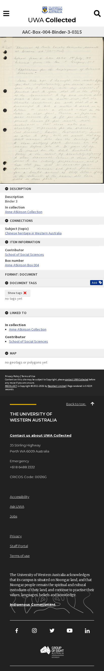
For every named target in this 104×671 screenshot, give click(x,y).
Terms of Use (28, 376)
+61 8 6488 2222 (22, 467)
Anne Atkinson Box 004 (22, 265)
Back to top (76, 404)
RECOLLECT (11, 386)
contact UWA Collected (76, 379)
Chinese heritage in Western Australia (33, 233)
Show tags (15, 293)
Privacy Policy (12, 376)
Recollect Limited (57, 386)
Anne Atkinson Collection (27, 329)
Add (94, 282)
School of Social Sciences (28, 341)
